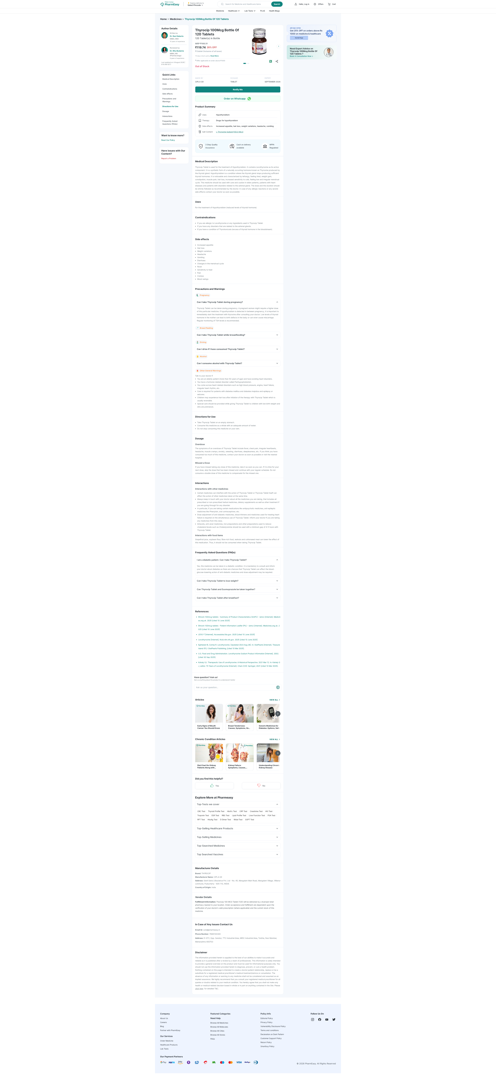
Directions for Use (170, 106)
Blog (162, 1026)
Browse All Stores (217, 1035)
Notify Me (238, 89)
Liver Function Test (257, 815)
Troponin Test (203, 815)
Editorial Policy (267, 1018)
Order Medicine (166, 1041)
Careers (163, 1022)
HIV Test (268, 811)
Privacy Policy (266, 1022)
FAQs (212, 1039)
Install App (299, 38)
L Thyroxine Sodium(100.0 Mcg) (229, 132)
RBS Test (225, 815)
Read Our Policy (168, 140)
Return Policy (266, 1042)
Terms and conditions (270, 1030)
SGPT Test (249, 819)
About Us (164, 1018)
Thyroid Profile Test (216, 811)
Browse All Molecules (219, 1027)
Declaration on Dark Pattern (272, 1034)
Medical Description (170, 79)
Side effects (167, 94)
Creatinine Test (256, 811)
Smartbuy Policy (267, 1046)
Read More (215, 56)
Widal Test (238, 819)
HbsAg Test (212, 819)
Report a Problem (168, 158)
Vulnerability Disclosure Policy (273, 1026)
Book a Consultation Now (300, 56)
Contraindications (169, 89)
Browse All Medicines (219, 1023)
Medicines (176, 19)
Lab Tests (249, 11)
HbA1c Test (232, 811)
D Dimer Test (225, 819)
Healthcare (232, 11)
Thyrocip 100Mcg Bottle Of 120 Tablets (207, 19)
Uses (164, 84)
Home (163, 19)
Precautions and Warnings (169, 100)
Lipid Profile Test (239, 815)
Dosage (165, 111)
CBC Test (201, 811)
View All (273, 700)
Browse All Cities (217, 1031)
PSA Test (271, 815)
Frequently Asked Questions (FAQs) (169, 122)
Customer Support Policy (271, 1038)
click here (199, 988)
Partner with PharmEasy (170, 1030)
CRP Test (243, 811)
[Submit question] (278, 687)
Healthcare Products (168, 1045)
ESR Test (215, 815)
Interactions (167, 116)
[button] (250, 4)
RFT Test (201, 819)
